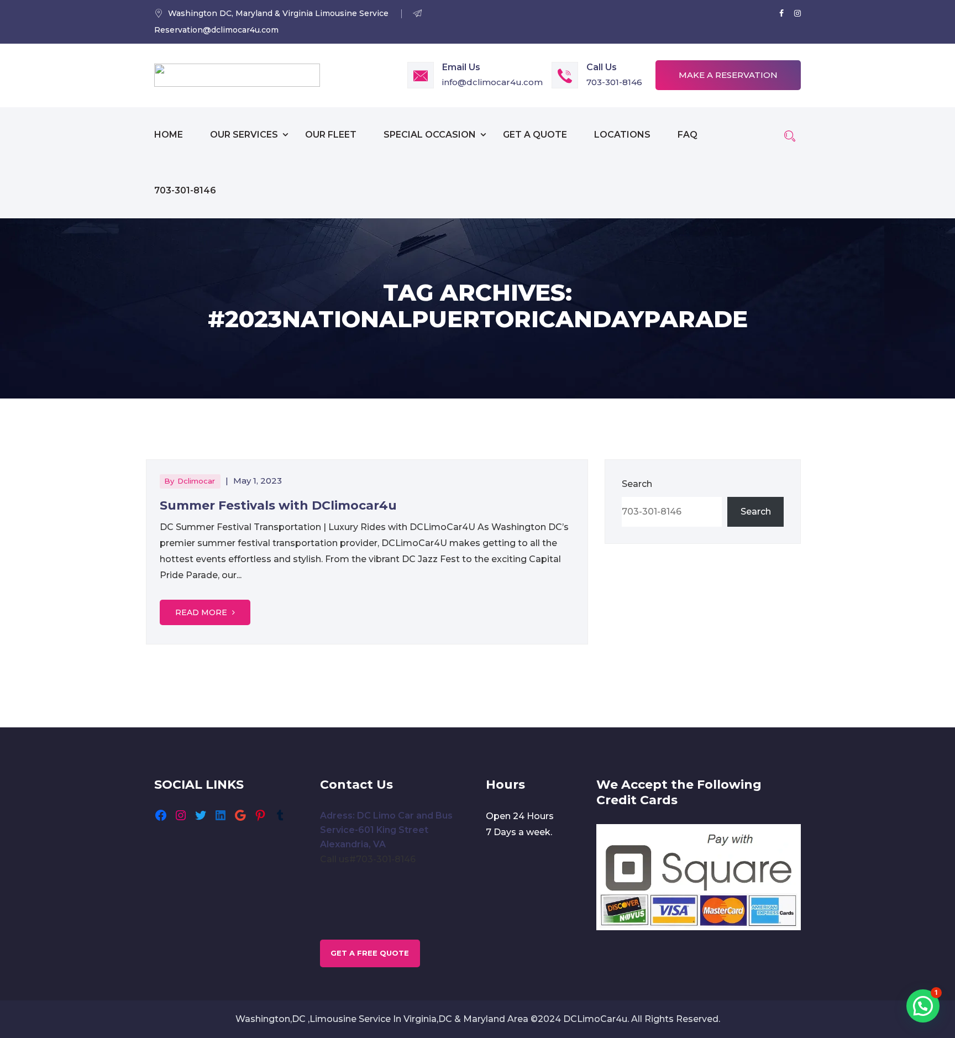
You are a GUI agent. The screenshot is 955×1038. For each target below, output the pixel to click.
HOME (168, 134)
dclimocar (196, 480)
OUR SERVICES (244, 134)
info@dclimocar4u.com (492, 82)
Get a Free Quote (369, 952)
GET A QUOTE (535, 134)
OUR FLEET (330, 134)
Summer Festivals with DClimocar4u (278, 505)
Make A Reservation (728, 75)
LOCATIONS (622, 134)
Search (637, 484)
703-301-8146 (614, 82)
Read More (202, 612)
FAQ (687, 134)
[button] (923, 1006)
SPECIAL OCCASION (430, 134)
